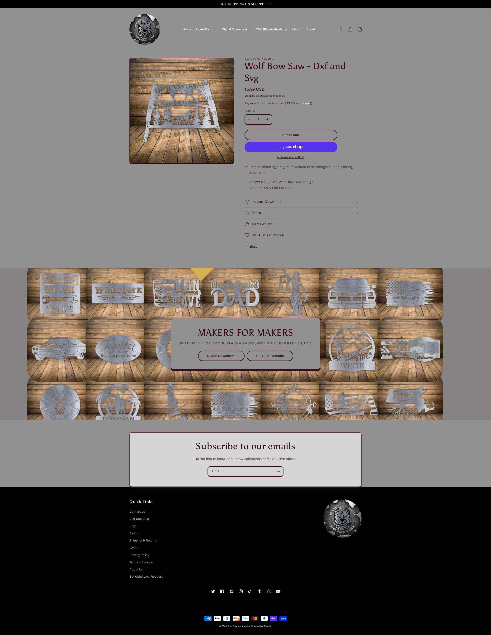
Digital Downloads (221, 355)
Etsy (132, 526)
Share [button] (253, 246)
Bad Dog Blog (139, 518)
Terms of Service (141, 562)
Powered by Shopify (261, 626)
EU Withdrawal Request (146, 576)
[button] (206, 29)
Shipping (250, 95)
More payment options (290, 157)
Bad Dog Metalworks (239, 626)
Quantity (250, 110)
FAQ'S (133, 547)
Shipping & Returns (143, 540)
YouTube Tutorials (270, 355)
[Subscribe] (278, 471)
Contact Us (137, 511)
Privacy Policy (139, 555)
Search (134, 533)
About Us (136, 569)
